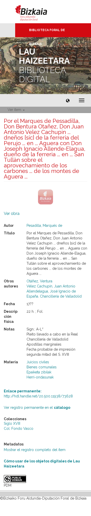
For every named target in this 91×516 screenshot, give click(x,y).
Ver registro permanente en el (37, 408)
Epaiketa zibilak (39, 372)
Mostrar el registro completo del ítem (34, 450)
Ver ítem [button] (15, 110)
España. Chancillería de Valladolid (54, 296)
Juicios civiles (38, 362)
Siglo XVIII (12, 423)
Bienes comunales (42, 367)
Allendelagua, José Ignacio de (51, 291)
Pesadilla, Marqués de (44, 225)
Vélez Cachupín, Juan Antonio (51, 286)
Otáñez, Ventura (39, 281)
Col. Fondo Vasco (18, 429)
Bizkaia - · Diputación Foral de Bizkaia (36, 11)
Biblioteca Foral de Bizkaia (47, 32)
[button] (67, 100)
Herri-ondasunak (40, 377)
